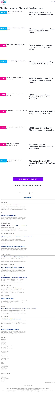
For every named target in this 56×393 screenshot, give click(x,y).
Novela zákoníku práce (13, 267)
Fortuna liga (17, 329)
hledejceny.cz (3, 339)
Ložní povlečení (4, 368)
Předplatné (27, 185)
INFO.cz (18, 205)
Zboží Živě (3, 340)
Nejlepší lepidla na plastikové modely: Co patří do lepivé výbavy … (40, 47)
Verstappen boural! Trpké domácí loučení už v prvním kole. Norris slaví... (13, 218)
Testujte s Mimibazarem (5, 358)
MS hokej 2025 (4, 215)
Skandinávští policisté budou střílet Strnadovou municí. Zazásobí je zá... (13, 271)
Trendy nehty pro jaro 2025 (12, 225)
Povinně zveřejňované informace (44, 391)
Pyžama (2, 363)
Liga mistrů (13, 215)
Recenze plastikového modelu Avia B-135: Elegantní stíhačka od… (41, 14)
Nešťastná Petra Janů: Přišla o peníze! (7, 227)
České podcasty (4, 377)
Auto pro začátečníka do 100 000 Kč (7, 348)
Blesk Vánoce (4, 205)
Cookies (51, 390)
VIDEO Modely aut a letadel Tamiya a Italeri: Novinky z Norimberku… (39, 97)
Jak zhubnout (4, 225)
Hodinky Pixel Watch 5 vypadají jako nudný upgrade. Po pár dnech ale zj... (13, 261)
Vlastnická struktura (17, 391)
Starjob (2, 375)
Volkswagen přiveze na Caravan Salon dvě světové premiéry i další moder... (14, 249)
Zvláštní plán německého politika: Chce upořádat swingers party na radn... (13, 206)
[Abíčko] (3, 2)
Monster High (3, 359)
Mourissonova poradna (6, 319)
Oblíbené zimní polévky (6, 277)
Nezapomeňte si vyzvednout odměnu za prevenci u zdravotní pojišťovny (13, 313)
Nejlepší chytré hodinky (6, 256)
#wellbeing (8, 298)
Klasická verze (23, 192)
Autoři (18, 185)
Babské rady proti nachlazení (18, 308)
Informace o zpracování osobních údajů (42, 390)
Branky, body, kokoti (10, 329)
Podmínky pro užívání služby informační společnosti (27, 390)
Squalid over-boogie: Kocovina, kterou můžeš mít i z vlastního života (12, 302)
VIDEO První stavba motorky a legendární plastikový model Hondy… (41, 80)
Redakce (28, 385)
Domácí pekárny (14, 277)
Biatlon (9, 215)
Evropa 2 (2, 381)
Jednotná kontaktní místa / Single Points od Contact (29, 391)
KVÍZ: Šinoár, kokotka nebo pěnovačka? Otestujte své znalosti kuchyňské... (14, 279)
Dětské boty (3, 367)
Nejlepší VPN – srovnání (23, 256)
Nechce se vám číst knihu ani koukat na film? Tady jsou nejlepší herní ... (13, 322)
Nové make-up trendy (23, 225)
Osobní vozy (3, 342)
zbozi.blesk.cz (3, 344)
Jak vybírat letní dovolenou (27, 236)
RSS (32, 385)
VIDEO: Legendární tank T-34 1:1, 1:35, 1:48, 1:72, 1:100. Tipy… (42, 112)
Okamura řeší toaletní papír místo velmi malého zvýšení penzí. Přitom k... (13, 208)
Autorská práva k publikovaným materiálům (10, 390)
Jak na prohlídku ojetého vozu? (6, 346)
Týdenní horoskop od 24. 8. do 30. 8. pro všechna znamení (11, 239)
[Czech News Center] (30, 197)
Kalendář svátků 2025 (12, 205)
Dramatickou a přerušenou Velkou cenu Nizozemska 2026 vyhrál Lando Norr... (14, 248)
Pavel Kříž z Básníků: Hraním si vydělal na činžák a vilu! (10, 228)
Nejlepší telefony (14, 256)
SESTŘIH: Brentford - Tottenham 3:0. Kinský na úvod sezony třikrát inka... (13, 332)
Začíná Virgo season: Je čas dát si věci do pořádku (9, 301)
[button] (54, 1)
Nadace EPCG (21, 267)
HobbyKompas (3, 347)
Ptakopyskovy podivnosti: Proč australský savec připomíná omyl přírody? (13, 323)
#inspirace (3, 298)
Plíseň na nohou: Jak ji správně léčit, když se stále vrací (10, 311)
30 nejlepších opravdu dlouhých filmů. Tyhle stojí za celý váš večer (12, 258)
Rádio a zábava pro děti (5, 378)
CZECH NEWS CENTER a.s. (20, 388)
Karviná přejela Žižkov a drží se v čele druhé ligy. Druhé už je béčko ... (13, 219)
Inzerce (37, 185)
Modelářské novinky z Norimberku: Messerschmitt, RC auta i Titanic (41, 146)
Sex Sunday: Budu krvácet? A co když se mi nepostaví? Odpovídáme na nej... (14, 300)
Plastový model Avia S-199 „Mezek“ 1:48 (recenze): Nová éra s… (42, 163)
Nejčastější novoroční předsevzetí (8, 236)
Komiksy (13, 319)
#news (12, 298)
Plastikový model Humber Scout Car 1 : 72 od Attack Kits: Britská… (41, 31)
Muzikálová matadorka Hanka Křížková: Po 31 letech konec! (11, 333)
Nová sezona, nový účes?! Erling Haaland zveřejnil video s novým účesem (13, 331)
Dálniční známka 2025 (20, 246)
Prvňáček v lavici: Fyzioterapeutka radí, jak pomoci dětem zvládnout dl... (13, 240)
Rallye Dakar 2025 (12, 246)
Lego (2, 362)
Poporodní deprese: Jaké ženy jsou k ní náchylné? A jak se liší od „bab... (13, 310)
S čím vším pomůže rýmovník (30, 308)
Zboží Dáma (3, 343)
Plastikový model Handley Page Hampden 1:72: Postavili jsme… (41, 63)
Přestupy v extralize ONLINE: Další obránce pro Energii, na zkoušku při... (13, 217)
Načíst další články (28, 179)
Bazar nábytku (3, 370)
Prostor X (3, 329)
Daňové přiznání (4, 267)
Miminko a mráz (18, 236)
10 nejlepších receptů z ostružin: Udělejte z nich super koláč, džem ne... (13, 280)
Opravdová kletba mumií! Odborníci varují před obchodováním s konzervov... (14, 209)
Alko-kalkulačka (4, 246)
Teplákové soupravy (4, 366)
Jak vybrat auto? (4, 352)
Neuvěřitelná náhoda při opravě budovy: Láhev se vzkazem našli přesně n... (14, 230)
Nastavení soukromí (9, 391)
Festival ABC (18, 319)
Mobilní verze (33, 192)
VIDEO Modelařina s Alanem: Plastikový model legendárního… (42, 129)
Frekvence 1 (3, 379)
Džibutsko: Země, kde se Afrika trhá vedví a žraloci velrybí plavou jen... (13, 292)
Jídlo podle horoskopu (22, 277)
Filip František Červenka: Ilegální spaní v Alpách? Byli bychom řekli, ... (13, 289)
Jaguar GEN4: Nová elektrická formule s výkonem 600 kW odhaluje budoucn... (14, 320)
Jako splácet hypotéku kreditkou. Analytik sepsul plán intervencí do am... (13, 270)
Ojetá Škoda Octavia (4, 351)
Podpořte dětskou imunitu (6, 308)
